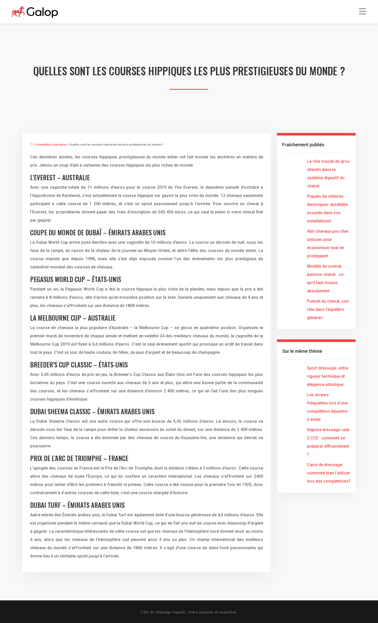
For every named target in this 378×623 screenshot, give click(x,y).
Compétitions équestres (51, 144)
